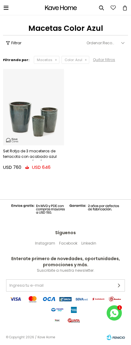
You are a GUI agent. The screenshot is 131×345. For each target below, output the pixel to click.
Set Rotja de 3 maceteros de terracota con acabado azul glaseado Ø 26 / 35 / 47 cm (30, 154)
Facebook (68, 243)
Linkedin (88, 243)
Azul (73, 59)
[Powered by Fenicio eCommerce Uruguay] (116, 337)
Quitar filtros (104, 59)
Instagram (45, 243)
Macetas (44, 59)
